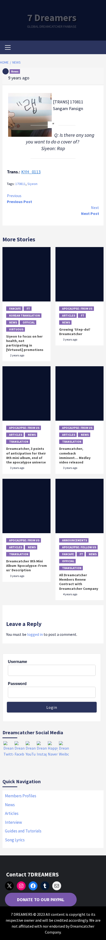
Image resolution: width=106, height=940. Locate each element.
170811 (20, 184)
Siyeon (32, 184)
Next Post (90, 210)
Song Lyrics (15, 840)
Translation (18, 441)
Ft (28, 308)
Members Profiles (20, 796)
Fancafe (15, 308)
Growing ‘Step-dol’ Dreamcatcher (74, 331)
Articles (68, 315)
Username (17, 662)
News (14, 71)
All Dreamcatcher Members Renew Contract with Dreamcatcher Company (78, 582)
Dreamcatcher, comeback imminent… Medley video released (74, 455)
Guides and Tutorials (23, 831)
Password (17, 684)
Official (29, 322)
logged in (35, 634)
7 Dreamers (51, 17)
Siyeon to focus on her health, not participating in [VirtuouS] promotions (24, 343)
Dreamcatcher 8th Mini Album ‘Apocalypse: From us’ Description (26, 565)
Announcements (74, 540)
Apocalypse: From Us (77, 308)
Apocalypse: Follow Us (79, 547)
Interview (13, 822)
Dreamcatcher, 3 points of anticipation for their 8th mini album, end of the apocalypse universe (26, 455)
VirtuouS (16, 329)
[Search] (98, 48)
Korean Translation (24, 315)
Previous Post (19, 198)
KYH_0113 (31, 172)
